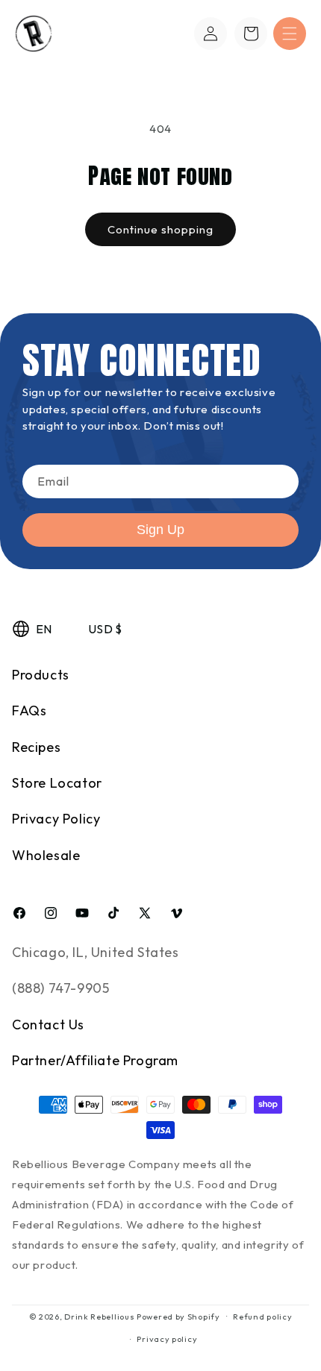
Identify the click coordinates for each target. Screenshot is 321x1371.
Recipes (36, 747)
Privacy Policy (56, 818)
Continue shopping (160, 229)
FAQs (29, 710)
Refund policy (262, 1316)
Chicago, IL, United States (95, 952)
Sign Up (160, 529)
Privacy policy (167, 1339)
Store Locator (57, 782)
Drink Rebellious (99, 1316)
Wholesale (46, 855)
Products (40, 674)
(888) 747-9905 (60, 988)
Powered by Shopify (178, 1316)
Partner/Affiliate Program (95, 1060)
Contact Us (48, 1024)
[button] (289, 33)
